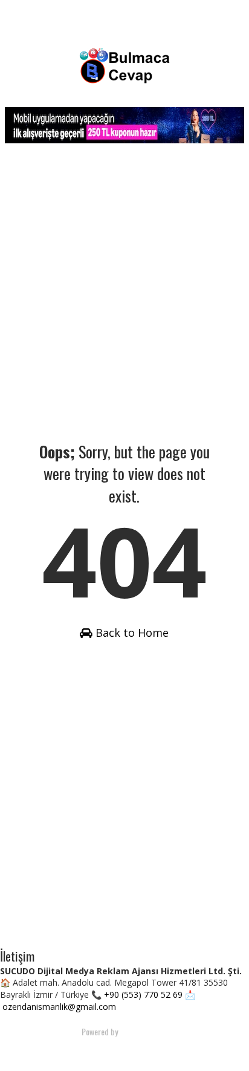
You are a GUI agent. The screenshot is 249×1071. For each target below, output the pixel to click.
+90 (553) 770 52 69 (143, 994)
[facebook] (100, 1050)
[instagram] (146, 1050)
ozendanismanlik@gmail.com (59, 1006)
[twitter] (123, 1050)
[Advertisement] (124, 292)
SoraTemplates (143, 1031)
